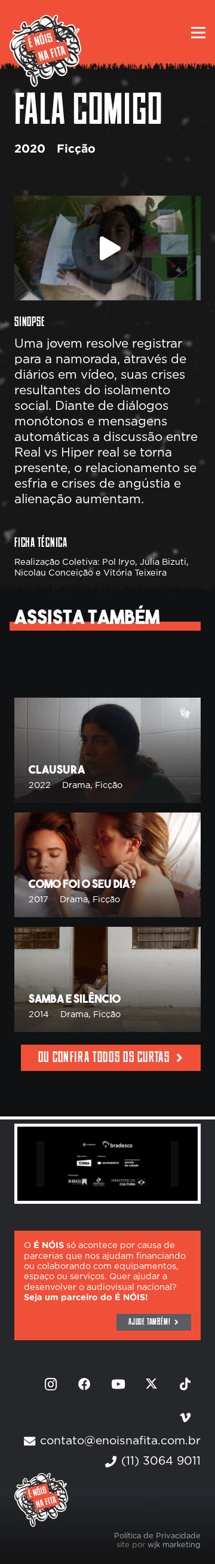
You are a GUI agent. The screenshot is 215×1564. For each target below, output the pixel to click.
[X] (151, 1384)
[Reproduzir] (107, 248)
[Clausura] (107, 750)
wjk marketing (174, 1545)
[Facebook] (84, 1384)
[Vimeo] (185, 1418)
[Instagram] (50, 1384)
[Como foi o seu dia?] (107, 865)
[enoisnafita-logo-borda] (45, 51)
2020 (29, 149)
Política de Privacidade (157, 1536)
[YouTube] (118, 1384)
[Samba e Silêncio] (107, 979)
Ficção (76, 149)
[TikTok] (185, 1384)
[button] (198, 33)
